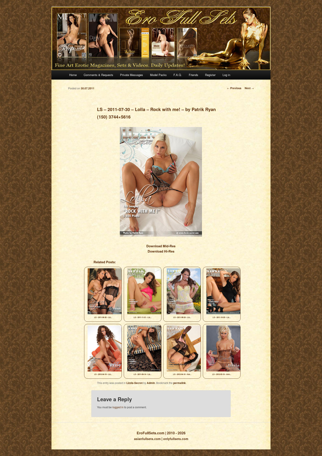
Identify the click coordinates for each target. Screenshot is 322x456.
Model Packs (158, 75)
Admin (151, 383)
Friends (193, 75)
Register (210, 75)
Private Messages (131, 75)
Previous (234, 88)
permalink (179, 383)
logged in (118, 407)
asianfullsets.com (147, 439)
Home (73, 75)
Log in (226, 75)
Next (249, 88)
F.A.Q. (177, 75)
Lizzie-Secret (134, 383)
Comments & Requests (98, 75)
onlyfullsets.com (175, 439)
